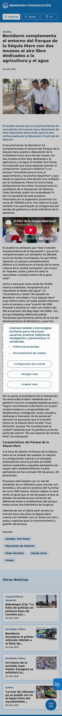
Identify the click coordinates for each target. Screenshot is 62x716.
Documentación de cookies (29, 353)
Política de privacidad (26, 346)
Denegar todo (29, 374)
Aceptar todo (30, 384)
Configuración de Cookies (29, 364)
